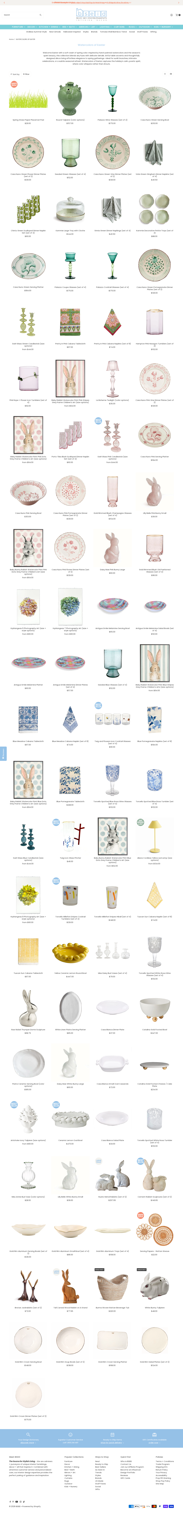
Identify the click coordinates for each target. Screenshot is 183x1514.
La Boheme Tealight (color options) (112, 400)
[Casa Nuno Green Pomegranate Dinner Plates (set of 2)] (155, 266)
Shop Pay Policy (163, 1481)
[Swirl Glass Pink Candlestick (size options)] (112, 435)
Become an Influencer (131, 1469)
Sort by (16, 74)
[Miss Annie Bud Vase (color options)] (28, 1175)
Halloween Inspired (72, 31)
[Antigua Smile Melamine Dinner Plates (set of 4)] (70, 663)
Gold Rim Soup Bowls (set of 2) (70, 1362)
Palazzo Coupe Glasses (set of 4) (70, 287)
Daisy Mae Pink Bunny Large (112, 569)
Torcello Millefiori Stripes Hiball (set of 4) (112, 916)
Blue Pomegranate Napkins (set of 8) (154, 741)
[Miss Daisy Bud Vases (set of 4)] (112, 952)
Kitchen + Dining (48, 26)
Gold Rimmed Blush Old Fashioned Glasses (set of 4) (154, 570)
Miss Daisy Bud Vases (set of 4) (112, 973)
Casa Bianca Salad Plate (112, 1140)
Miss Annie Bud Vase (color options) (28, 1196)
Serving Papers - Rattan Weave (154, 1251)
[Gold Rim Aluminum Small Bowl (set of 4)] (70, 1230)
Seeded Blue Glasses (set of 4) (112, 684)
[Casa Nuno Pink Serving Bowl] (28, 491)
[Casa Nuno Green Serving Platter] (28, 266)
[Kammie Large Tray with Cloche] (70, 209)
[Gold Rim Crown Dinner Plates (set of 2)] (28, 1394)
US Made (99, 1481)
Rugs (132, 26)
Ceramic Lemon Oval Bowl (70, 1140)
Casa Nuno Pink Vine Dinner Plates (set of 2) (155, 401)
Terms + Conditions (165, 1461)
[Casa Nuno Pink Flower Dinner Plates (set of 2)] (70, 548)
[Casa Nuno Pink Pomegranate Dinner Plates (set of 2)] (70, 491)
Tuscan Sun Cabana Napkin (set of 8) (154, 916)
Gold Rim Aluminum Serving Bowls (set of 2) (28, 1252)
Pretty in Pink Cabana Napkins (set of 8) (112, 343)
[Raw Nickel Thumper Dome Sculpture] (28, 1008)
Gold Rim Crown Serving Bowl (28, 1362)
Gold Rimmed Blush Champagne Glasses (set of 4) (113, 514)
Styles (86, 31)
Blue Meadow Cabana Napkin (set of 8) (70, 741)
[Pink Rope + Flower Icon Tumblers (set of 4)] (28, 378)
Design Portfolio (128, 1472)
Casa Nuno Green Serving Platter (28, 287)
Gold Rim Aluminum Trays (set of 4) (112, 1251)
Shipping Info (162, 1467)
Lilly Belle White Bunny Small (70, 1196)
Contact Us (126, 1464)
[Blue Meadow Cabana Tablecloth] (28, 720)
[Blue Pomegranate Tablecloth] (70, 780)
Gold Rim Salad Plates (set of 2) (155, 1362)
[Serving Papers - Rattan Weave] (155, 1230)
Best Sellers (100, 1467)
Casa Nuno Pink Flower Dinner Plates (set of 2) (70, 570)
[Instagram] (20, 1502)
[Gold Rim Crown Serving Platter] (112, 1340)
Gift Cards (125, 1478)
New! (97, 1461)
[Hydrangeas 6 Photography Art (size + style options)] (28, 607)
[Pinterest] (13, 1502)
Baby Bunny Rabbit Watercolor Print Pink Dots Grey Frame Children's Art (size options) (28, 571)
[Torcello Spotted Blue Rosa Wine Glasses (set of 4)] (112, 780)
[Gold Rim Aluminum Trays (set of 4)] (112, 1230)
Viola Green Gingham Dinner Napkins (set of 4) (155, 175)
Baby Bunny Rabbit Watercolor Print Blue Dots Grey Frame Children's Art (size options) (112, 860)
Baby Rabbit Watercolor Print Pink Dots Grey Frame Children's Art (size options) (28, 457)
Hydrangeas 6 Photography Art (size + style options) (28, 629)
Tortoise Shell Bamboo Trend (113, 31)
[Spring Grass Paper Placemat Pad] (28, 98)
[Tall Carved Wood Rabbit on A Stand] (70, 1286)
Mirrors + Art (87, 26)
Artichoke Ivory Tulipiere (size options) (28, 1140)
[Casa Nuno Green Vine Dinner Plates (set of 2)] (112, 153)
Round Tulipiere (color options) (70, 120)
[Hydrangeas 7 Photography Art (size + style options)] (70, 607)
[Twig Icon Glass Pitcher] (70, 836)
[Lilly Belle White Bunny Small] (70, 1175)
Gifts (97, 1489)
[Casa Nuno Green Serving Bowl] (155, 98)
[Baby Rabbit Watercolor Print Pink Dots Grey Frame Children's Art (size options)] (28, 435)
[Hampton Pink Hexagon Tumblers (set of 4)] (155, 322)
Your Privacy (161, 1472)
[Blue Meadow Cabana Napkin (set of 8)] (70, 720)
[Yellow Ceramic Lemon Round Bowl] (70, 952)
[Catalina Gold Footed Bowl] (155, 1008)
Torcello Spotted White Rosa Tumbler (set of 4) (154, 1141)
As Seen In (100, 1469)
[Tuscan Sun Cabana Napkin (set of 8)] (155, 895)
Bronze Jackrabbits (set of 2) (28, 1307)
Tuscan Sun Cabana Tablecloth (28, 973)
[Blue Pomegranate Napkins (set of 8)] (155, 720)
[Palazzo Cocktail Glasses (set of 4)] (112, 266)
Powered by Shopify (31, 1506)
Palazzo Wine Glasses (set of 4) (112, 120)
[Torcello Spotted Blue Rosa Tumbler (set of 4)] (155, 780)
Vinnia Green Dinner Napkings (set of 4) (112, 230)
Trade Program (163, 1464)
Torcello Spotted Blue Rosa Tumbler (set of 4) (155, 802)
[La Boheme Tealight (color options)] (112, 378)
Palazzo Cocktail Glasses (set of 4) (112, 287)
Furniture (17, 26)
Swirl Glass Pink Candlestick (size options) (113, 457)
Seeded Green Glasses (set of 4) (70, 174)
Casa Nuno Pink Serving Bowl (28, 513)
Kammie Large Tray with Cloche (70, 230)
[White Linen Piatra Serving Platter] (70, 1008)
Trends (98, 1472)
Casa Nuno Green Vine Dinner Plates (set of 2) (113, 175)
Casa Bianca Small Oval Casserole (112, 1084)
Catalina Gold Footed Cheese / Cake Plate (154, 1085)
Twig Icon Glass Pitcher (70, 858)
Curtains (119, 26)
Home (11, 39)
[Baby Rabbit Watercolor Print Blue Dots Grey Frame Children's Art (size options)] (28, 780)
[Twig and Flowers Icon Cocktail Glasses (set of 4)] (112, 720)
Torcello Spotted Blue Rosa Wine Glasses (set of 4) (112, 802)
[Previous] (4, 2)
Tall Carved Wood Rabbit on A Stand (70, 1307)
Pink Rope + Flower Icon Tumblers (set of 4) (28, 401)
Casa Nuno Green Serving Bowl (155, 120)
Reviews (124, 1475)
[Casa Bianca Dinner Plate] (112, 1008)
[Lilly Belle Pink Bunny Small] (155, 491)
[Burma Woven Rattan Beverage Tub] (112, 1286)
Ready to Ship (101, 1464)
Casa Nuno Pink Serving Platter (155, 456)
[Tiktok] (24, 1502)
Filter (27, 74)
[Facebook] (10, 1502)
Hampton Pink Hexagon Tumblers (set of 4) (155, 344)
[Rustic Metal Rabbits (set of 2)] (112, 1175)
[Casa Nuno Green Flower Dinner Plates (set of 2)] (28, 153)
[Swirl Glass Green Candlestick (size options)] (28, 322)
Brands (94, 31)
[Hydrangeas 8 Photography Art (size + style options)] (28, 895)
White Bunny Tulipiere (155, 1307)
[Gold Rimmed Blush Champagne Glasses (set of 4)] (112, 491)
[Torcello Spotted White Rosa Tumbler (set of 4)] (155, 1119)
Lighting (105, 26)
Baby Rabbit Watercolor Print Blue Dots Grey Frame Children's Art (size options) (28, 802)
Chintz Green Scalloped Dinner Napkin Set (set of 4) (28, 231)
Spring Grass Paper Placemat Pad (28, 120)
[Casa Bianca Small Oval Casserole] (112, 1062)
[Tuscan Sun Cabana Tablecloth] (28, 952)
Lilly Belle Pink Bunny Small (154, 513)
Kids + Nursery (162, 26)
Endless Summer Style (37, 31)
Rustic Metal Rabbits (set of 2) (112, 1196)
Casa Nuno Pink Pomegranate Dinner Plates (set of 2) (70, 514)
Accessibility (161, 1475)
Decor (31, 26)
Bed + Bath (68, 26)
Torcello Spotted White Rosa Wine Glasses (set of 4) (155, 974)
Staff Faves (142, 31)
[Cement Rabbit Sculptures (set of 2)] (155, 1175)
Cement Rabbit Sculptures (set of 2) (155, 1196)
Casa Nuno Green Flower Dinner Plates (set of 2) (28, 175)
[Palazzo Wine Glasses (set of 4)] (112, 98)
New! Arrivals (55, 31)
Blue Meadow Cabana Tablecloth (28, 741)
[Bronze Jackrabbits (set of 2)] (28, 1286)
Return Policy (162, 1469)
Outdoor (144, 26)
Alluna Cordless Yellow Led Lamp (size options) (154, 859)
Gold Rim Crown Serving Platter (112, 1362)
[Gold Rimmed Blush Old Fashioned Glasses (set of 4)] (155, 548)
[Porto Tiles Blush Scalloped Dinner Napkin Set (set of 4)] (70, 435)
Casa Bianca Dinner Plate (112, 1029)
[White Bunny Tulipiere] (155, 1286)
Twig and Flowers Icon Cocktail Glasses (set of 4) (113, 742)
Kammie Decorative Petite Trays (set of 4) (154, 231)
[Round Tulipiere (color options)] (70, 98)
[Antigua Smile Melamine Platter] (28, 663)
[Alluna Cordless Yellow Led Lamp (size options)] (155, 836)
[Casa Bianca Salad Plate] (112, 1119)
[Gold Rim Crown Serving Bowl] (28, 1340)
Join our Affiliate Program (132, 1467)
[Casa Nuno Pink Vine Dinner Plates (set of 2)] (155, 378)
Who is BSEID (126, 1461)
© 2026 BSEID (15, 1506)
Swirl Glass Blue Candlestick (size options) (28, 859)
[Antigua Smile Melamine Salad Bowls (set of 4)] (155, 607)
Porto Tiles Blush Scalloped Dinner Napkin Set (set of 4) (70, 457)
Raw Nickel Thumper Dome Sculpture (28, 1029)
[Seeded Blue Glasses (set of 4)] (112, 663)
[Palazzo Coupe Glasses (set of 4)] (70, 266)
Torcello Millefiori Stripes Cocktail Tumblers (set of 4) (70, 917)
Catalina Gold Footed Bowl (154, 1029)
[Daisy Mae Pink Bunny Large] (112, 548)
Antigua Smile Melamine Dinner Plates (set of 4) (70, 685)
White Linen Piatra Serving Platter (70, 1029)
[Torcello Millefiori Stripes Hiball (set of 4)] (112, 895)
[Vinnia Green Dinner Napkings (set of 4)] (112, 209)
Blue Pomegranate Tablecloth (70, 801)
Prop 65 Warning (163, 1478)
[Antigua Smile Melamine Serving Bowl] (112, 607)
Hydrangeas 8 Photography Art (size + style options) (28, 917)
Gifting (153, 31)
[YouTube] (16, 1502)
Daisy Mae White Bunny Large (70, 1084)
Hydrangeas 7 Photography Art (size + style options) (70, 629)
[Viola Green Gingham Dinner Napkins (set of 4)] (155, 153)
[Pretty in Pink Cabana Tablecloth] (70, 322)
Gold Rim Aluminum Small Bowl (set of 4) (70, 1251)
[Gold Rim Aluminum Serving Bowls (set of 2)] (28, 1230)
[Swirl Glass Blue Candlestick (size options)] (28, 836)
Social (132, 31)
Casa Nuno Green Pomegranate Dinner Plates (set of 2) (155, 288)
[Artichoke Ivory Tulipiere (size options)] (28, 1119)
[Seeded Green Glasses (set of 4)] (70, 153)
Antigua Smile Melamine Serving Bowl (112, 628)
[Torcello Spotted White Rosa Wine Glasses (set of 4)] (155, 952)
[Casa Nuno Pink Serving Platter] (155, 435)
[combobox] (23, 15)
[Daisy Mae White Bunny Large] (70, 1062)
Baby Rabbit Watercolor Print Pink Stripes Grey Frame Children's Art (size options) (70, 401)
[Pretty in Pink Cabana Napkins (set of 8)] (112, 322)
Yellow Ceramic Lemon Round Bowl (70, 973)
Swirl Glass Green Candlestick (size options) (28, 344)
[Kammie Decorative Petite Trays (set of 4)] (155, 209)
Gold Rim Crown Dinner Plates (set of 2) (28, 1416)
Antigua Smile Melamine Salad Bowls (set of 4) (155, 629)
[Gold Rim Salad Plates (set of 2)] (155, 1340)
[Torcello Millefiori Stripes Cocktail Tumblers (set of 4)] (70, 895)
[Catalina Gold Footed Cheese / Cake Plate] (155, 1062)
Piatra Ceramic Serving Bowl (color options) (28, 1085)
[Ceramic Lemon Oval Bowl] (70, 1119)
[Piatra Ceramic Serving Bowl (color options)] (28, 1062)
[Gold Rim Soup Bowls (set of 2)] (70, 1340)
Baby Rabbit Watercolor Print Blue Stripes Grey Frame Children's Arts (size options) (155, 685)
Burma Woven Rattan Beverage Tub (112, 1307)
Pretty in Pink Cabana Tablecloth (70, 343)
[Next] (178, 2)
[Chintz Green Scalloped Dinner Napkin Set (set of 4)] (28, 209)
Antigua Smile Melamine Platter (28, 684)
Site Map (160, 1483)
